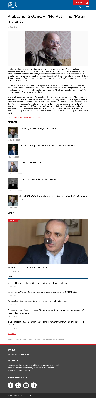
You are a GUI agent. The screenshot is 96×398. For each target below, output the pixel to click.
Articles (16, 339)
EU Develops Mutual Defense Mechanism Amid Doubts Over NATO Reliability (44, 292)
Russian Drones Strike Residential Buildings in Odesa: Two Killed (37, 283)
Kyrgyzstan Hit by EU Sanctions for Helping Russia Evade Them (37, 301)
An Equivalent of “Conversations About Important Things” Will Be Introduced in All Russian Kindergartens (47, 311)
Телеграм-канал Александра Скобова (28, 117)
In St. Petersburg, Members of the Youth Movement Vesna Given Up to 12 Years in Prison (46, 323)
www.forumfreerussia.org (19, 377)
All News (12, 333)
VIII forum (24, 354)
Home (10, 339)
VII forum (12, 354)
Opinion (23, 339)
